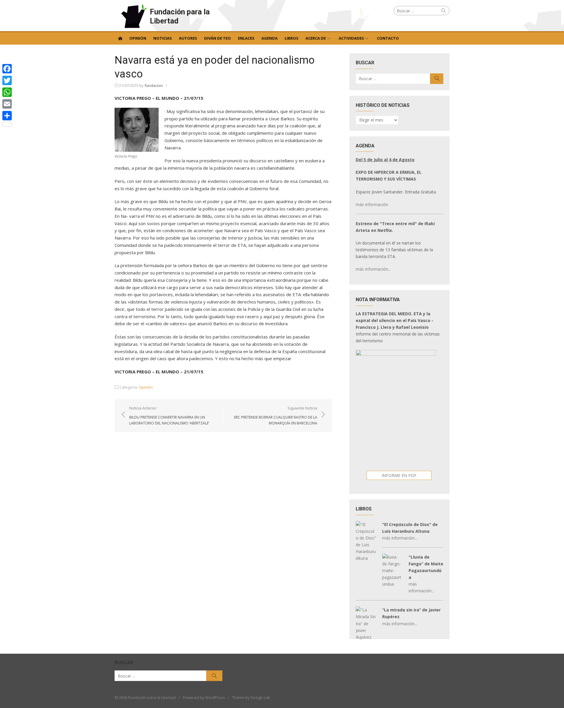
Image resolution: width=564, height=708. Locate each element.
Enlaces (246, 38)
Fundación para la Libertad (180, 16)
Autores (188, 38)
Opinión (137, 38)
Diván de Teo (217, 38)
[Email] (7, 104)
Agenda (269, 38)
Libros (291, 38)
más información (372, 204)
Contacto (388, 38)
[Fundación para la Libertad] (120, 38)
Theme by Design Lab (251, 697)
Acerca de (316, 38)
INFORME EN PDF (399, 475)
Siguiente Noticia (275, 415)
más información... (373, 269)
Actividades (351, 38)
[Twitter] (7, 80)
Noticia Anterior (169, 415)
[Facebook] (7, 69)
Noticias (162, 38)
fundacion (154, 85)
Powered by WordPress (204, 697)
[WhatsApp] (7, 92)
